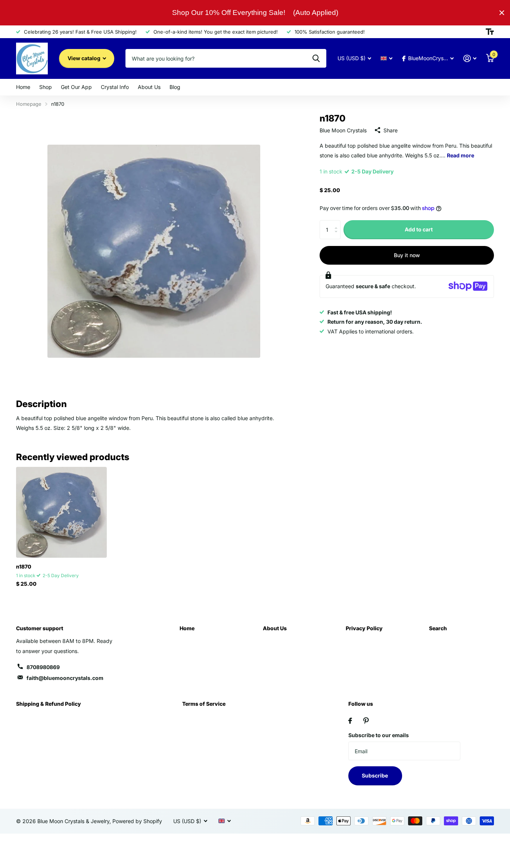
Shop (45, 87)
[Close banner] (501, 12)
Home (23, 87)
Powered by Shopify (137, 821)
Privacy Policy (364, 628)
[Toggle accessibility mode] (490, 32)
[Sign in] (470, 58)
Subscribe (375, 775)
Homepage (28, 104)
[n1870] (61, 512)
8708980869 (43, 667)
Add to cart (419, 229)
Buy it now (407, 255)
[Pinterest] (366, 720)
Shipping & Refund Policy (48, 704)
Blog (175, 87)
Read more (460, 155)
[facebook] (350, 721)
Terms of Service (204, 704)
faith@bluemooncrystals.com (65, 678)
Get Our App (76, 87)
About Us (149, 87)
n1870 (23, 566)
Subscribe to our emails (378, 735)
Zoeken (316, 58)
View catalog (85, 58)
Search (438, 628)
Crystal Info (115, 87)
